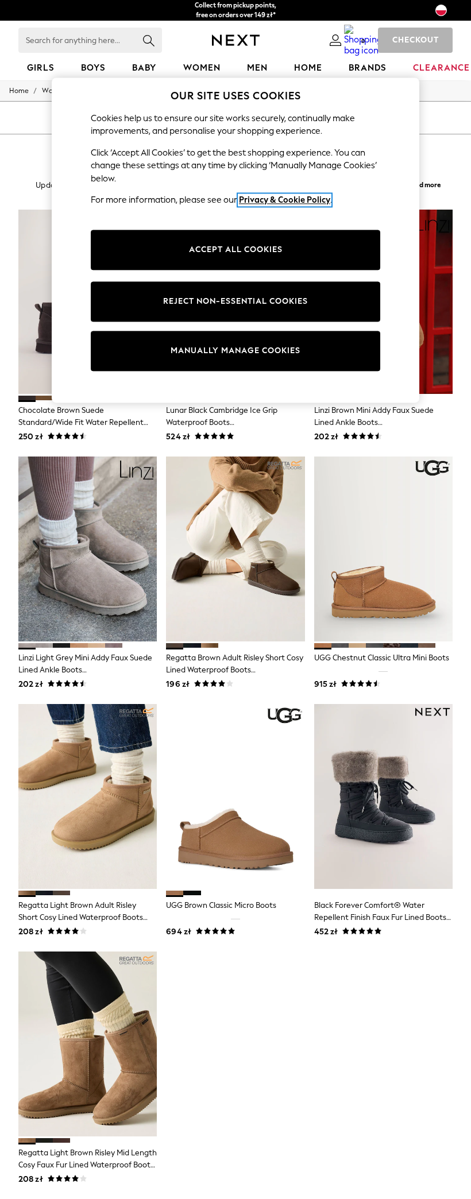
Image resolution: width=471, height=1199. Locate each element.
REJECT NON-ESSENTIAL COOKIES (235, 302)
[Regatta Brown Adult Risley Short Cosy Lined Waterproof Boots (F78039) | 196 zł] (235, 549)
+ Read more (422, 183)
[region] (235, 240)
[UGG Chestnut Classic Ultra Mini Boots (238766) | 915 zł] (383, 549)
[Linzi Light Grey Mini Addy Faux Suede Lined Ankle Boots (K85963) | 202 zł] (87, 549)
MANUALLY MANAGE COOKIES (235, 351)
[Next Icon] (236, 40)
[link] (335, 40)
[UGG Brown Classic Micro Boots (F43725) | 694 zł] (235, 796)
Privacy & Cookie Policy (284, 200)
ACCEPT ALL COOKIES (236, 250)
